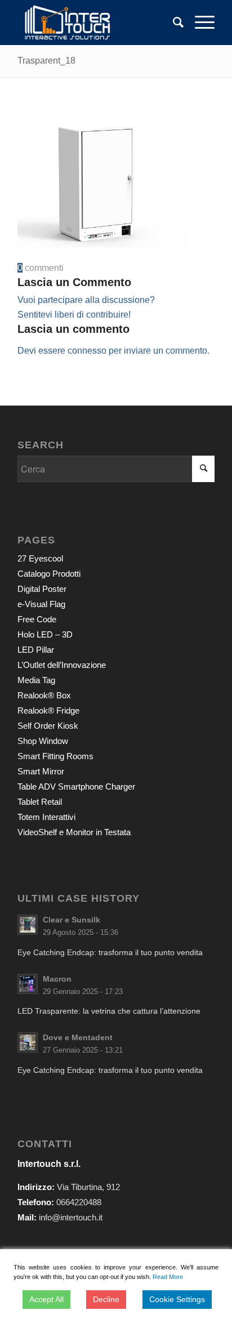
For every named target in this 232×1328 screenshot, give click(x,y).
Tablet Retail (39, 801)
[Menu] (199, 22)
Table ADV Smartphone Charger (76, 786)
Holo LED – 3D (45, 634)
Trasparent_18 (46, 60)
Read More (168, 1276)
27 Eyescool (40, 558)
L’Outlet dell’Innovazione (61, 665)
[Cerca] (173, 22)
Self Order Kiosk (47, 725)
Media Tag (36, 680)
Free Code (36, 619)
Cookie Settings (177, 1299)
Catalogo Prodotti (49, 573)
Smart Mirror (40, 771)
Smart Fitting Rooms (55, 756)
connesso (87, 350)
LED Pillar (35, 649)
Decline (106, 1299)
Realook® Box (44, 695)
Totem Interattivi (46, 817)
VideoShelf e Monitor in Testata (74, 832)
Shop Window (42, 741)
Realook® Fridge (48, 710)
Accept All (46, 1299)
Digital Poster (41, 589)
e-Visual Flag (41, 604)
